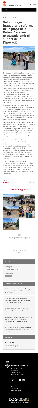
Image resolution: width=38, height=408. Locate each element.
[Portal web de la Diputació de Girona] (16, 364)
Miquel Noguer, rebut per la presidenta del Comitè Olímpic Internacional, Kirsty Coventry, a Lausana (19, 310)
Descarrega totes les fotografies (19, 238)
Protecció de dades (17, 387)
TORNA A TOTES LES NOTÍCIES (19, 251)
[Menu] (35, 4)
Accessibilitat (15, 389)
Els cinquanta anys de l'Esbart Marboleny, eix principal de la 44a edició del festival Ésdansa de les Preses (18, 291)
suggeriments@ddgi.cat (18, 374)
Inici (6, 9)
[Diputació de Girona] (12, 4)
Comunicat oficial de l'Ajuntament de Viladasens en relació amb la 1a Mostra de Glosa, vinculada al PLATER (17, 300)
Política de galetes (16, 391)
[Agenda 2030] (19, 400)
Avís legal (14, 385)
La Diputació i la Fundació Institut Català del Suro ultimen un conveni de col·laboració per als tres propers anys (18, 329)
